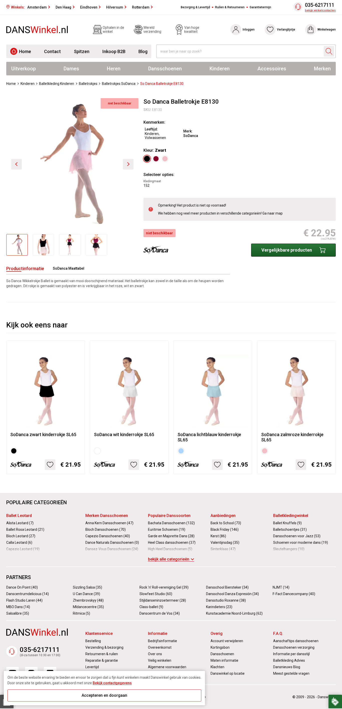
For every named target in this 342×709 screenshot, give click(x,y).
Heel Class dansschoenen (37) (172, 543)
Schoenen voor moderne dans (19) (300, 543)
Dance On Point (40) (22, 587)
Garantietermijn (260, 7)
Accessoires (271, 69)
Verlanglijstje (286, 29)
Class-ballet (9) (151, 607)
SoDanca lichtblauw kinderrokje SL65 (209, 437)
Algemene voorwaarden (167, 667)
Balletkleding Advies (289, 660)
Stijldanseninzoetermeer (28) (162, 600)
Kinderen (220, 69)
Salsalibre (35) (17, 613)
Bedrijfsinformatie (162, 641)
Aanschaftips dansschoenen (295, 641)
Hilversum (114, 7)
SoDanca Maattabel (68, 268)
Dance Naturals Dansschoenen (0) (112, 543)
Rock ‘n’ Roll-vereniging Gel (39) (164, 587)
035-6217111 (319, 5)
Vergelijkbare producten (286, 250)
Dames (71, 69)
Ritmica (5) (81, 613)
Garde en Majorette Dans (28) (171, 536)
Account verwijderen (227, 641)
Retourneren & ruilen (101, 654)
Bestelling (93, 641)
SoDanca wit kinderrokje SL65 (124, 434)
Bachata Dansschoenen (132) (171, 523)
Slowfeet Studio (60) (155, 594)
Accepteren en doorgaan (104, 695)
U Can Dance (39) (86, 594)
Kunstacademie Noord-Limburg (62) (234, 613)
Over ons (155, 654)
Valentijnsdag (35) (225, 543)
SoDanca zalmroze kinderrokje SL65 (292, 437)
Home (25, 51)
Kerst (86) (218, 536)
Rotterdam (140, 7)
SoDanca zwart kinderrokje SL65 (43, 434)
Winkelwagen (326, 29)
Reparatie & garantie (101, 660)
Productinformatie (25, 268)
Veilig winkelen (159, 660)
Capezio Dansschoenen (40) (107, 536)
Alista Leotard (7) (20, 523)
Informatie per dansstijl (291, 654)
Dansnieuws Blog (286, 667)
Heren (113, 69)
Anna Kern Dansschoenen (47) (109, 523)
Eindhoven (88, 7)
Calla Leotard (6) (19, 543)
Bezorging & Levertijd (195, 7)
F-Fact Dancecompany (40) (294, 594)
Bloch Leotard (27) (20, 536)
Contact (52, 51)
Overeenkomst (160, 647)
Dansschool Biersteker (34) (227, 587)
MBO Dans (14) (18, 607)
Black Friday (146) (225, 529)
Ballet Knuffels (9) (287, 523)
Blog (142, 51)
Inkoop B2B (113, 51)
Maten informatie (224, 660)
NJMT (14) (281, 587)
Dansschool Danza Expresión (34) (232, 594)
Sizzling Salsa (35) (87, 587)
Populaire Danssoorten (169, 515)
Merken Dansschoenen (106, 515)
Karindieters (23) (219, 607)
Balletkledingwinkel (290, 515)
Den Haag (63, 7)
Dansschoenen (165, 69)
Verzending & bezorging (104, 647)
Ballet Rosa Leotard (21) (25, 529)
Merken (322, 69)
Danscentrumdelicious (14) (27, 594)
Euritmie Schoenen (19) (166, 529)
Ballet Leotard (19, 515)
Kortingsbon (220, 647)
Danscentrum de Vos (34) (159, 613)
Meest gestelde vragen (291, 673)
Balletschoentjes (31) (290, 529)
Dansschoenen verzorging (293, 647)
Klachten (217, 667)
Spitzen (81, 51)
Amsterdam (37, 7)
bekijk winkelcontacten (320, 10)
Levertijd (92, 667)
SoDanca (190, 136)
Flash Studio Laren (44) (24, 600)
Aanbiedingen (223, 515)
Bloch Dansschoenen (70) (105, 529)
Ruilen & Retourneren (230, 7)
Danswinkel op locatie (228, 673)
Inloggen (249, 29)
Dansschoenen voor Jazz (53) (296, 536)
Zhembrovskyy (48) (88, 600)
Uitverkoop (23, 69)
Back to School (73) (226, 523)
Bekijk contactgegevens (112, 683)
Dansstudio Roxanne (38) (226, 600)
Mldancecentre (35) (88, 607)
